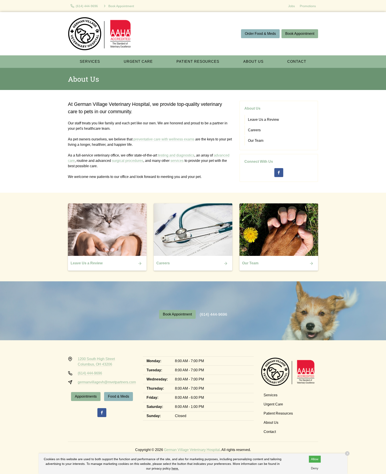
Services (90, 61)
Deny (314, 468)
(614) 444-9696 (213, 314)
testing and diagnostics (176, 155)
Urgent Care (138, 61)
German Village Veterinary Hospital (192, 450)
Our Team (255, 140)
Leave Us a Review (263, 119)
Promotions (308, 6)
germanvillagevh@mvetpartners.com (107, 382)
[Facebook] (278, 172)
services (177, 161)
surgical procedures (127, 161)
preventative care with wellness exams (163, 139)
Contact (296, 61)
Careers (254, 130)
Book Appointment (299, 33)
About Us (253, 61)
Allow (314, 459)
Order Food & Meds (260, 33)
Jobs (291, 6)
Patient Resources (197, 61)
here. (175, 468)
